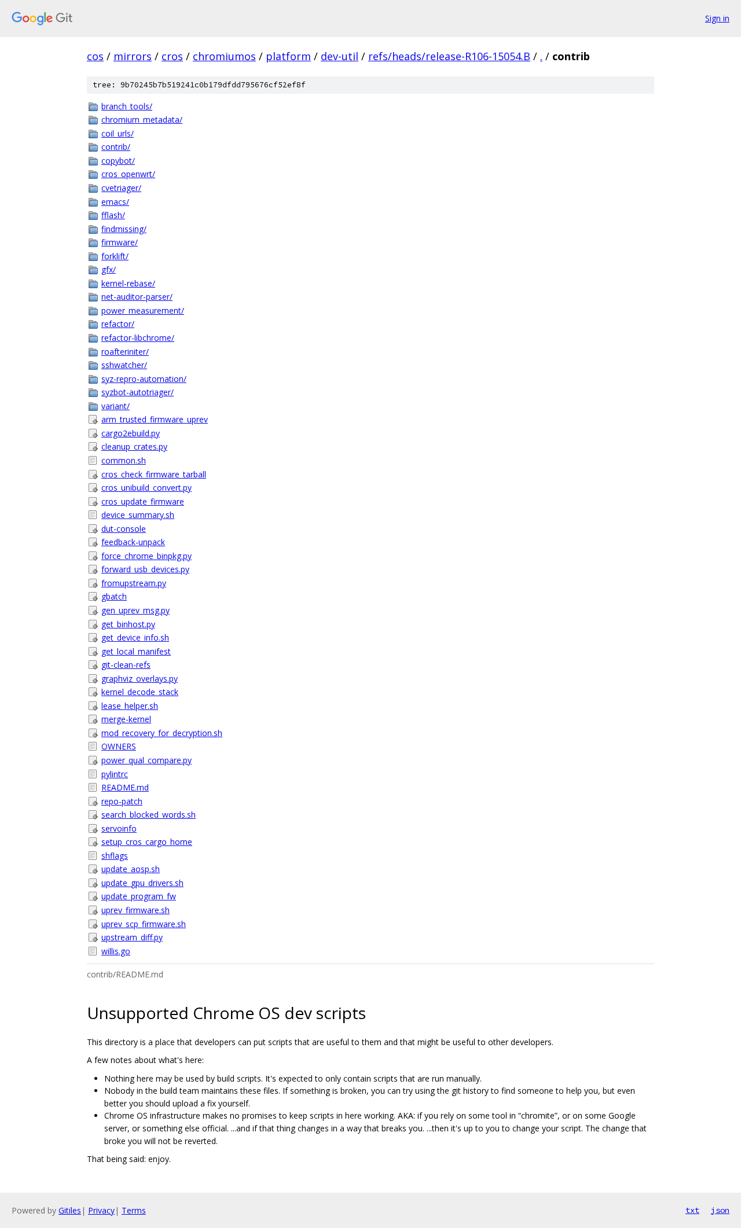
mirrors (132, 56)
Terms (134, 1210)
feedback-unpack (133, 541)
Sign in (717, 18)
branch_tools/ (126, 106)
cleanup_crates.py (134, 446)
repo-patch (121, 801)
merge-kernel (126, 719)
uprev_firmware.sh (135, 910)
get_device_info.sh (135, 637)
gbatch (114, 596)
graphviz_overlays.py (139, 678)
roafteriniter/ (125, 351)
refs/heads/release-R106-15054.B (449, 56)
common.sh (123, 460)
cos (95, 56)
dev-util (339, 56)
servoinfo (119, 828)
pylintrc (114, 774)
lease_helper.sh (129, 705)
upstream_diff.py (132, 937)
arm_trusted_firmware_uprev (154, 419)
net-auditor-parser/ (137, 296)
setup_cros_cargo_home (146, 841)
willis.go (115, 951)
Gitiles (69, 1210)
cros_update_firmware (142, 501)
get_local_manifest (136, 651)
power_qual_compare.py (146, 760)
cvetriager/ (121, 187)
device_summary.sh (137, 514)
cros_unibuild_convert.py (146, 487)
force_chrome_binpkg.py (146, 555)
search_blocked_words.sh (148, 814)
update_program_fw (138, 896)
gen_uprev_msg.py (135, 610)
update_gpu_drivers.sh (142, 882)
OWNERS (118, 746)
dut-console (123, 528)
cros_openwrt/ (128, 173)
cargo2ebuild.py (130, 433)
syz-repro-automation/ (143, 378)
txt (692, 1210)
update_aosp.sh (130, 868)
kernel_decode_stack (139, 691)
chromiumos (224, 56)
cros (172, 56)
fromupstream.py (133, 583)
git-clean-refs (126, 664)
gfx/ (108, 269)
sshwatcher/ (124, 364)
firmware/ (119, 242)
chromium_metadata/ (141, 119)
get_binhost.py (128, 624)
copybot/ (118, 160)
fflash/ (113, 214)
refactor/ (117, 323)
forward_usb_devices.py (145, 569)
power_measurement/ (142, 310)
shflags (114, 855)
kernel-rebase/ (128, 283)
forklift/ (115, 256)
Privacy (101, 1210)
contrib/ (115, 146)
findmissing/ (123, 228)
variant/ (115, 405)
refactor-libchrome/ (137, 337)
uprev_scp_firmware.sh (143, 923)
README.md (125, 787)
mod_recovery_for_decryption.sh (161, 732)
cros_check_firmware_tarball (153, 474)
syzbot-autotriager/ (137, 392)
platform (288, 56)
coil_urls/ (117, 133)
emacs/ (115, 201)
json (720, 1210)
